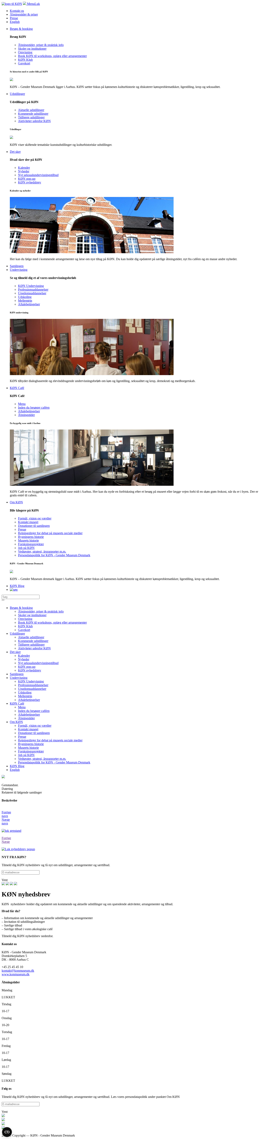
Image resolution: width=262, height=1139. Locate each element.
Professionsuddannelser (33, 685)
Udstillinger (17, 633)
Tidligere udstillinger (31, 644)
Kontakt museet (28, 729)
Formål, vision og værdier (34, 725)
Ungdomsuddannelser (32, 688)
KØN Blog (17, 766)
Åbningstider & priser (24, 14)
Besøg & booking (21, 607)
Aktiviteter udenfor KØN (34, 648)
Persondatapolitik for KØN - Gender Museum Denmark (54, 762)
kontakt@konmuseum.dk (18, 970)
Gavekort (24, 630)
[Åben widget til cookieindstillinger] (7, 1132)
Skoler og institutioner (32, 615)
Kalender (24, 655)
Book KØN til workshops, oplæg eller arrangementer (52, 622)
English (15, 22)
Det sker (15, 652)
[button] (131, 812)
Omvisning (25, 619)
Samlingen (17, 674)
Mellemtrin (25, 696)
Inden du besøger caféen (34, 711)
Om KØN (16, 722)
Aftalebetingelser (29, 700)
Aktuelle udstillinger (31, 637)
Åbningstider (26, 718)
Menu (22, 707)
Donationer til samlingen (34, 733)
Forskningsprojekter (31, 751)
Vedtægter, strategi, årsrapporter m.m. (42, 758)
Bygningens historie (31, 744)
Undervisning (18, 677)
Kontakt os (17, 10)
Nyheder (23, 659)
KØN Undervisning (31, 681)
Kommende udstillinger (33, 641)
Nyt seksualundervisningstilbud (38, 663)
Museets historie (28, 747)
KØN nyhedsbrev (29, 670)
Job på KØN (26, 755)
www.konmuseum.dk (15, 974)
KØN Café (17, 703)
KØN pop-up (26, 666)
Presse (14, 18)
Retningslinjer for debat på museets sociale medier (50, 740)
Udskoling (25, 692)
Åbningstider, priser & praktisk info (41, 611)
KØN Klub (25, 626)
